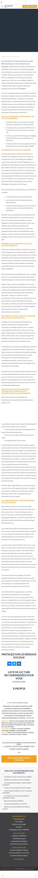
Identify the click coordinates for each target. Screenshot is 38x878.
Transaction (12, 734)
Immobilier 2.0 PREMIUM (19, 836)
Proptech (23, 88)
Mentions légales (29, 869)
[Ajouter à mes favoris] (2, 876)
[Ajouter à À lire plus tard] (35, 876)
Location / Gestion (21, 734)
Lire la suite (30, 718)
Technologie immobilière (8, 730)
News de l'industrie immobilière (14, 801)
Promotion (4, 734)
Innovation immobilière (23, 728)
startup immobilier (21, 730)
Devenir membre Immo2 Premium (19, 759)
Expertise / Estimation (27, 732)
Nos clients (19, 827)
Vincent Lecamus (23, 702)
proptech (13, 728)
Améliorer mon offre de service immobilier (17, 780)
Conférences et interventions (19, 844)
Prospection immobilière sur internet (15, 804)
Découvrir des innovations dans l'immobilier (22, 721)
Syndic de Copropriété (13, 732)
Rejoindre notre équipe (19, 824)
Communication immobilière (19, 841)
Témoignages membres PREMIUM (19, 829)
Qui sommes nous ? (19, 819)
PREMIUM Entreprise (19, 838)
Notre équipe (19, 821)
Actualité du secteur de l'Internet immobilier (18, 777)
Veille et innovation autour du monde (12, 723)
